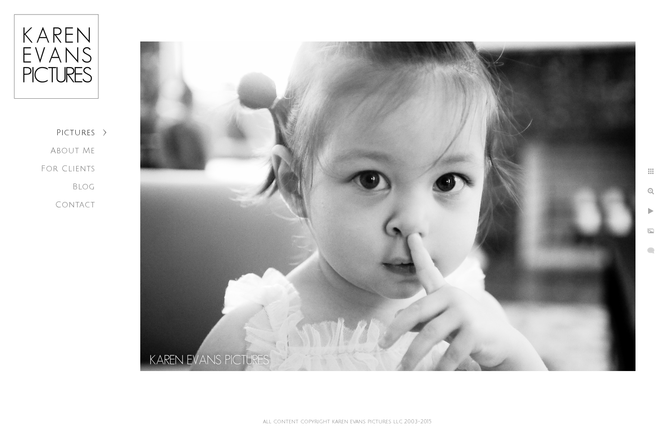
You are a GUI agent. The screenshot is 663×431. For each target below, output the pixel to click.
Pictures (75, 132)
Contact (75, 204)
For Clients (68, 168)
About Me (73, 150)
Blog (84, 186)
